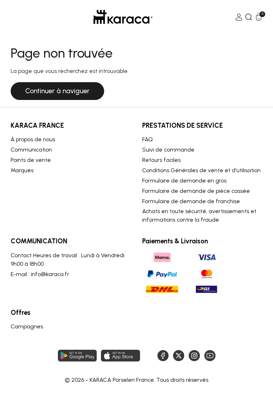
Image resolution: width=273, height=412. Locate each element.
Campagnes (27, 326)
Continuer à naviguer (57, 91)
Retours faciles (161, 160)
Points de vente (31, 160)
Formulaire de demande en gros (184, 180)
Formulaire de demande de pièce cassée (196, 190)
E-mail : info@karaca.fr (40, 274)
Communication (31, 149)
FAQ (147, 139)
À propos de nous (33, 139)
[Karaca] (123, 17)
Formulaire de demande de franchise (191, 201)
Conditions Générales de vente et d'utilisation (201, 170)
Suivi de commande (168, 149)
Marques (22, 170)
